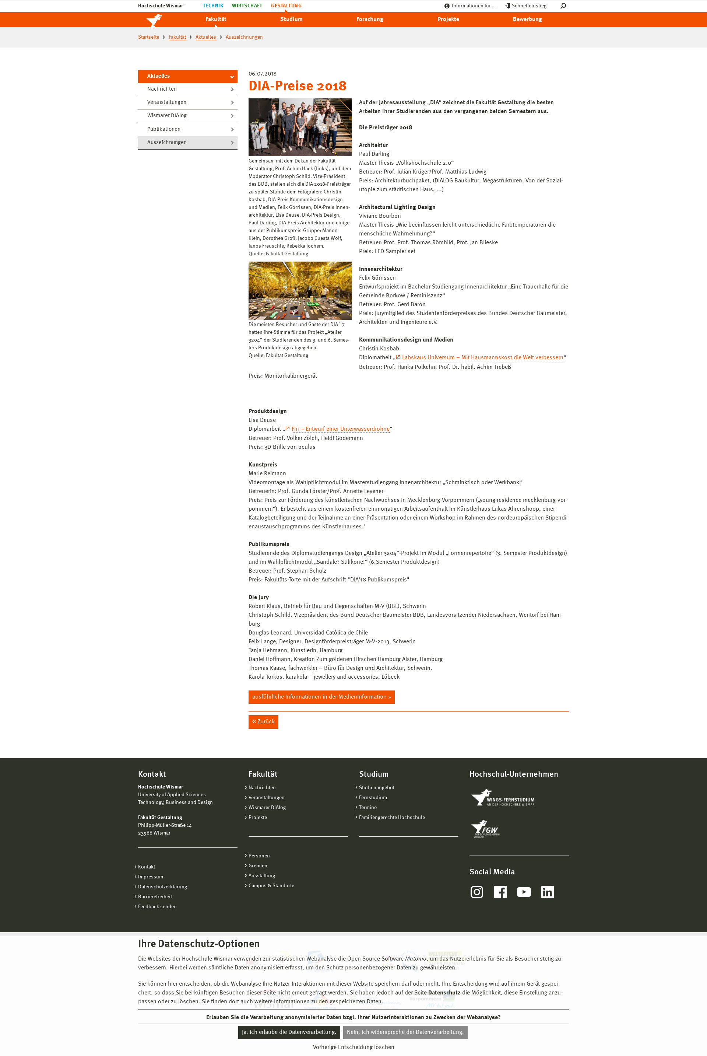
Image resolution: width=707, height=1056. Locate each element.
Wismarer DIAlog (167, 116)
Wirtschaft (247, 5)
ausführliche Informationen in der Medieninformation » (321, 697)
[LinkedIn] (547, 892)
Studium (291, 19)
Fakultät (215, 19)
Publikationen (163, 129)
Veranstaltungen (166, 102)
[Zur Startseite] (162, 19)
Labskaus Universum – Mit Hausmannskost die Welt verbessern (482, 358)
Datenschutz (444, 993)
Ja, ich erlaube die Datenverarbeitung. (289, 1032)
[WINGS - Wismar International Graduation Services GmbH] (510, 798)
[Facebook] (500, 892)
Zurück (266, 722)
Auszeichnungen (167, 143)
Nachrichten (162, 89)
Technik (213, 5)
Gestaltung (286, 5)
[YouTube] (524, 892)
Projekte (448, 19)
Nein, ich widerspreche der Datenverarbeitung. (405, 1032)
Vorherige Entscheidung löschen (353, 1047)
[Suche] (564, 6)
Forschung (369, 19)
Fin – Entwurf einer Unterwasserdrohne (341, 429)
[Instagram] (476, 892)
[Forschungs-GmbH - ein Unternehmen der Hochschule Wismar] (502, 829)
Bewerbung (527, 19)
